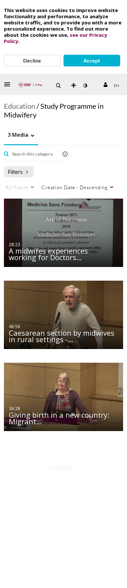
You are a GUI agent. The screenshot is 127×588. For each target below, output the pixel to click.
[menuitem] (58, 85)
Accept (91, 60)
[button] (9, 84)
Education (19, 106)
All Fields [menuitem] (17, 187)
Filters (15, 171)
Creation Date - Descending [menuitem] (74, 187)
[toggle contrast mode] (85, 85)
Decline (32, 60)
